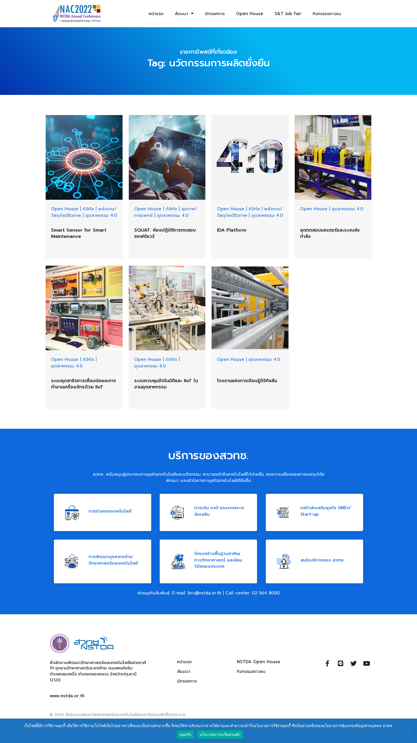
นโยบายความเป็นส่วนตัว (220, 734)
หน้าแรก (156, 14)
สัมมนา (181, 14)
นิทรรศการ (215, 14)
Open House (249, 14)
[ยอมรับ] (410, 731)
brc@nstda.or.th (204, 593)
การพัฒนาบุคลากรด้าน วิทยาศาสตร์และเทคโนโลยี (113, 559)
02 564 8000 (266, 593)
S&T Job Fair (288, 14)
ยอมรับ (185, 734)
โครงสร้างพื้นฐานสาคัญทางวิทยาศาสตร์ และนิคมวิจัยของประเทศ (218, 559)
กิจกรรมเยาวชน (327, 14)
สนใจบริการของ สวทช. (322, 560)
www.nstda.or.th (67, 696)
